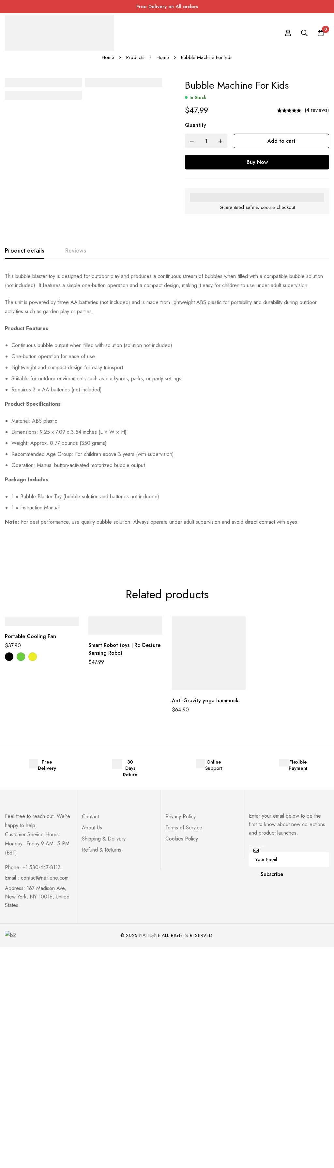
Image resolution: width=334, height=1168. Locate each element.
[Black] (9, 656)
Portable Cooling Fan (30, 636)
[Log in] (288, 32)
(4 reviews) (317, 110)
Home (108, 57)
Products (135, 57)
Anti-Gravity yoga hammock (205, 700)
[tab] (24, 251)
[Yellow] (32, 656)
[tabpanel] (167, 399)
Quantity (195, 125)
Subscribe (272, 874)
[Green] (21, 656)
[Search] (304, 32)
